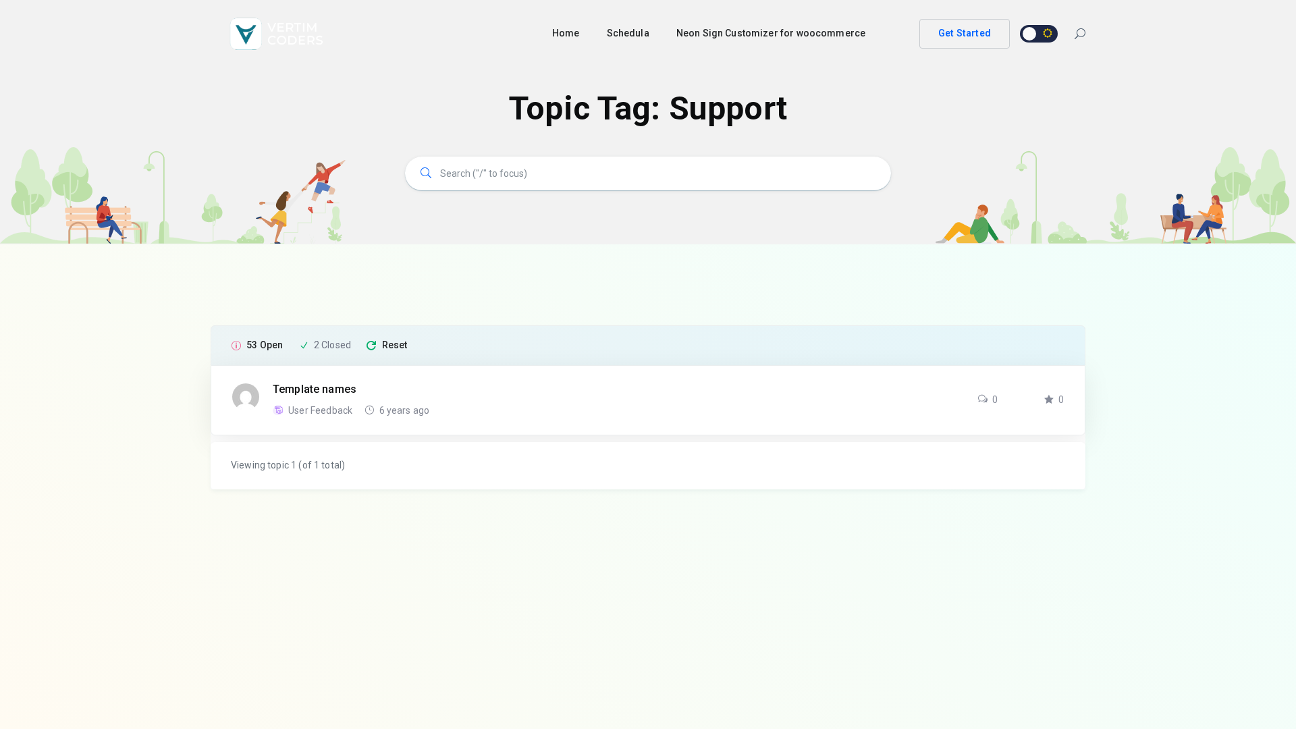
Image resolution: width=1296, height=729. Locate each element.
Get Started (964, 33)
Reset (395, 345)
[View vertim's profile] (245, 396)
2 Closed (332, 345)
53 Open (264, 345)
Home (566, 33)
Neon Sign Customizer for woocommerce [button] (770, 33)
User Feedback (321, 410)
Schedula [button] (628, 33)
